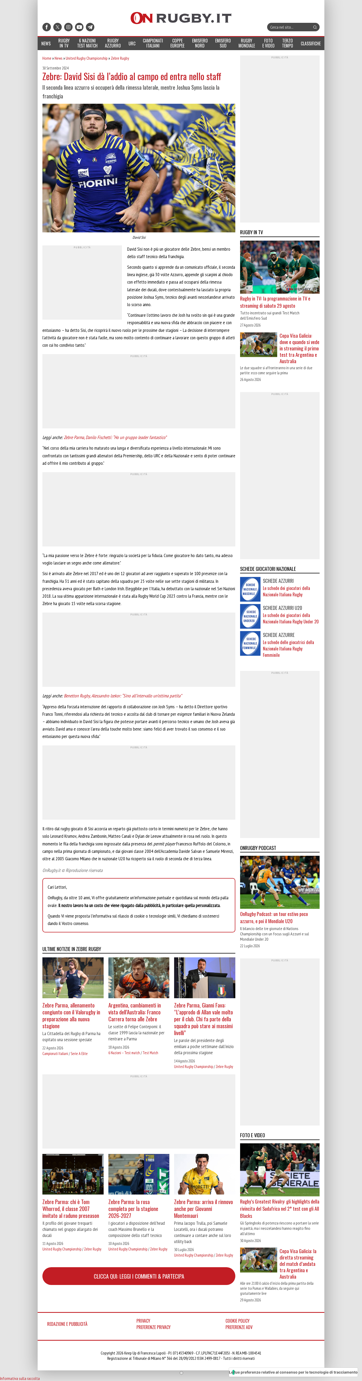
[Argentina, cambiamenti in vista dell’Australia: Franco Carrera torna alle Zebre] (139, 978)
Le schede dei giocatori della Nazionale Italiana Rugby (286, 591)
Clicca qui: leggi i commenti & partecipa (139, 1276)
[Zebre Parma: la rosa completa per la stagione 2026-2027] (139, 1175)
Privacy (143, 1321)
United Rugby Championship (87, 58)
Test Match (150, 1052)
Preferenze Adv (239, 1327)
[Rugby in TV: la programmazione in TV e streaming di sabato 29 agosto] (280, 268)
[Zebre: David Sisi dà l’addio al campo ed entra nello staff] (138, 169)
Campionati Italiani (55, 1053)
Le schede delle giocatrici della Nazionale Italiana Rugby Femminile (288, 648)
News (59, 58)
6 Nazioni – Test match (124, 1052)
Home (46, 58)
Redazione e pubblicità (67, 1324)
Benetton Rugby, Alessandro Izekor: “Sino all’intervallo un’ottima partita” (123, 696)
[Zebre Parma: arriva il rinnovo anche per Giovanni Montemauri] (204, 1175)
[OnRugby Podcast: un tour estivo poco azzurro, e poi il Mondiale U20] (280, 883)
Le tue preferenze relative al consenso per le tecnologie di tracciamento (293, 1372)
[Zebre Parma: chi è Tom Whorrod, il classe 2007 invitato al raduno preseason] (73, 1175)
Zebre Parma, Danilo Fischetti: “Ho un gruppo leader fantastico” (115, 437)
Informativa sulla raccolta (20, 1378)
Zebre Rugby (120, 58)
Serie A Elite (79, 1053)
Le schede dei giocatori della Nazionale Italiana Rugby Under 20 (291, 618)
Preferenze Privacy (153, 1327)
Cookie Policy (238, 1321)
